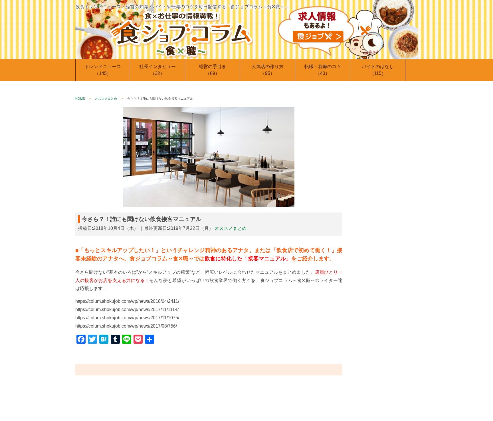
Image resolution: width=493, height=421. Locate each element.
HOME (80, 98)
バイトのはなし (378, 70)
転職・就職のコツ (322, 70)
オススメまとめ (106, 98)
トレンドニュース (102, 70)
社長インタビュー (157, 70)
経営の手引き (212, 70)
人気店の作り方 (268, 70)
